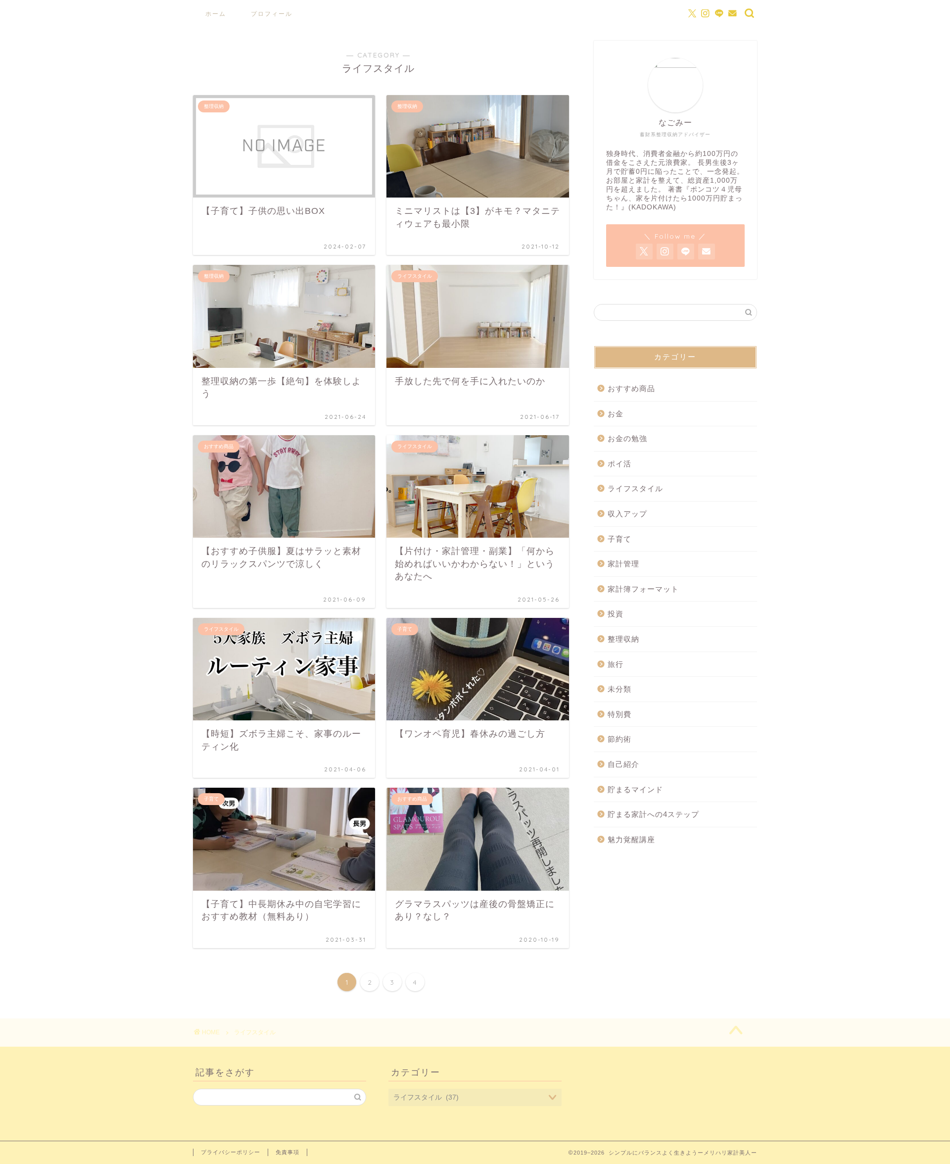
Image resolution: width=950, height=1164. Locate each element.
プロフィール (271, 13)
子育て (619, 539)
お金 (615, 413)
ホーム (215, 13)
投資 (615, 613)
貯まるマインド (635, 789)
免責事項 (287, 1152)
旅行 (615, 664)
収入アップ (627, 513)
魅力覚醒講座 (631, 839)
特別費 (619, 714)
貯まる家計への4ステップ (653, 814)
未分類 (619, 689)
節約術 (619, 739)
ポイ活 (619, 463)
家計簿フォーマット (643, 589)
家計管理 (623, 563)
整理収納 (623, 639)
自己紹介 (623, 764)
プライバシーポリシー (230, 1152)
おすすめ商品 (631, 388)
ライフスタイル (635, 488)
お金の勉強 (627, 438)
